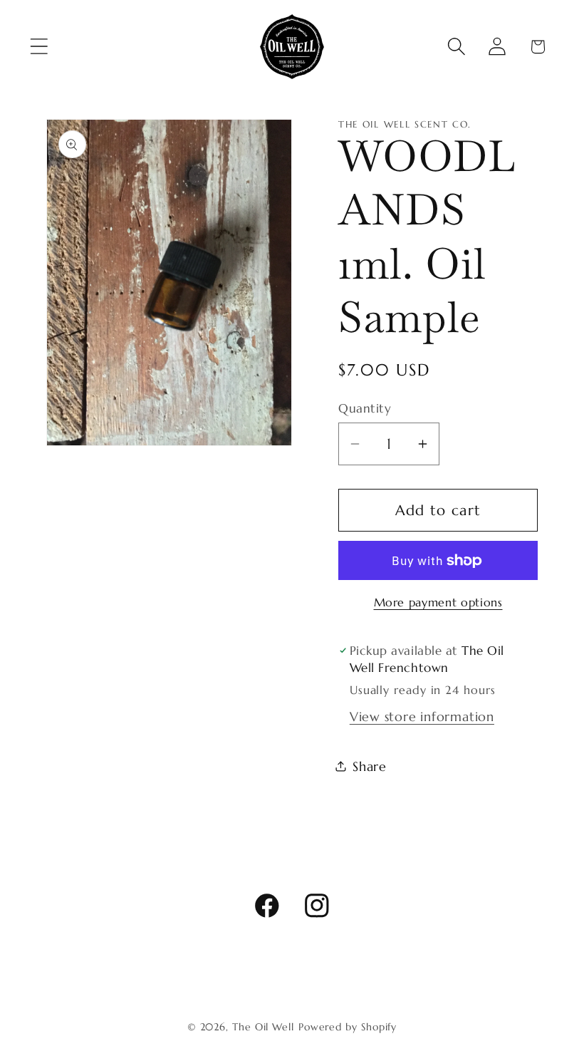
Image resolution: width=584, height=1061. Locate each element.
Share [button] (370, 766)
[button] (39, 46)
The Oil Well (263, 1026)
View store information (422, 716)
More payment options (438, 602)
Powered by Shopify (347, 1026)
